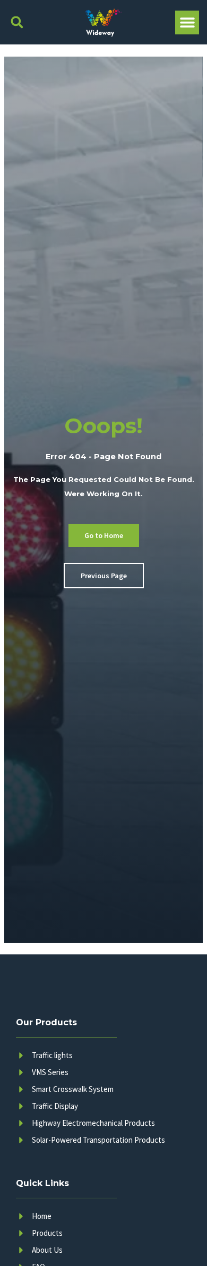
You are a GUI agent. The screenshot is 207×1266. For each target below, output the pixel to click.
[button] (16, 22)
